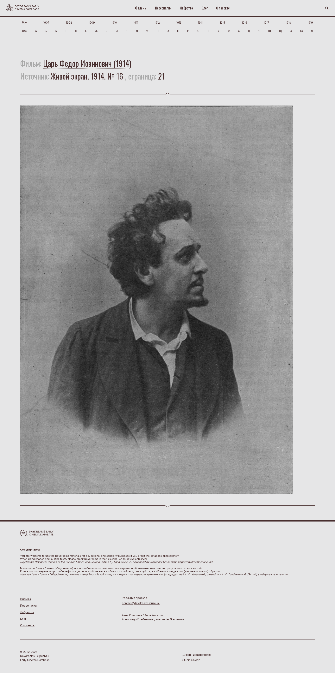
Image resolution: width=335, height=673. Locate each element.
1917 (266, 22)
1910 (114, 22)
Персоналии (163, 7)
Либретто (186, 7)
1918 (288, 22)
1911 (135, 22)
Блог (204, 7)
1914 (200, 22)
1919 (310, 22)
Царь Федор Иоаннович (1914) (87, 63)
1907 (46, 22)
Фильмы (141, 7)
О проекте (223, 7)
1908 (69, 22)
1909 (92, 22)
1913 (178, 22)
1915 (222, 22)
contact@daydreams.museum (141, 603)
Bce (24, 22)
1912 (157, 22)
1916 (244, 22)
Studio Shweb (191, 660)
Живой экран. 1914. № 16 (87, 76)
